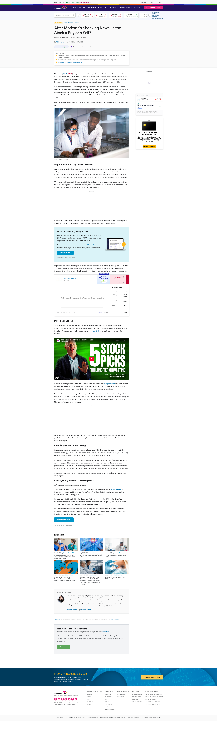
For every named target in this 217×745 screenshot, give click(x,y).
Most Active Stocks (155, 12)
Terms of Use (59, 717)
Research (89, 699)
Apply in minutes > (149, 146)
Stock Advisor (108, 696)
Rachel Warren (93, 553)
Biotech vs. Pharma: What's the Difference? (115, 578)
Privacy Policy (69, 717)
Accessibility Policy (93, 717)
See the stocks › (65, 252)
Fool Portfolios (108, 704)
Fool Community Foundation (152, 701)
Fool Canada (120, 696)
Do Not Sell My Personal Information (151, 717)
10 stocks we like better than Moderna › (70, 62)
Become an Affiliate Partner (152, 704)
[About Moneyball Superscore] (108, 277)
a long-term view (109, 384)
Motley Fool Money (110, 709)
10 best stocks (92, 245)
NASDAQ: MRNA (71, 279)
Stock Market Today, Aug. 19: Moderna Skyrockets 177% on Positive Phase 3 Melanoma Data (64, 578)
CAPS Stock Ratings (137, 694)
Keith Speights (118, 575)
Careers (89, 696)
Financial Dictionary (137, 701)
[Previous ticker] (78, 15)
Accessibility (143, 2)
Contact (89, 704)
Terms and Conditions (133, 717)
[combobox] (64, 15)
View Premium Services (152, 677)
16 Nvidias (105, 632)
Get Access (139, 108)
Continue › (63, 647)
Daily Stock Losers (157, 18)
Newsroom (90, 701)
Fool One (107, 707)
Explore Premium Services (71, 22)
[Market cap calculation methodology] (126, 291)
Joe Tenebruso (118, 553)
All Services (108, 694)
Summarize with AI (87, 46)
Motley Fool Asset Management (153, 694)
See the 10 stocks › (64, 520)
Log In (153, 2)
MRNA (65, 74)
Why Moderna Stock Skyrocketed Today (115, 556)
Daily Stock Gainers (155, 15)
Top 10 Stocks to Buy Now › (153, 7)
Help (160, 2)
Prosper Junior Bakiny (69, 553)
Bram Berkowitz (93, 575)
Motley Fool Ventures (150, 699)
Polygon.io (73, 704)
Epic (106, 699)
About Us (89, 694)
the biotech (95, 331)
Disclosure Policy (80, 717)
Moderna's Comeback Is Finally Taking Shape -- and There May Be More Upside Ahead (65, 556)
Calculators (135, 699)
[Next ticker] (149, 15)
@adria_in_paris (86, 610)
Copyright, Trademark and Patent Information (112, 717)
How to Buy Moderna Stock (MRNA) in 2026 (91, 556)
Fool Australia (121, 694)
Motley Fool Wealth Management (154, 696)
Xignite (67, 704)
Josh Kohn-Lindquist (69, 575)
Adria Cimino (60, 42)
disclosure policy (115, 619)
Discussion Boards (136, 696)
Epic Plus (107, 701)
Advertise (89, 707)
